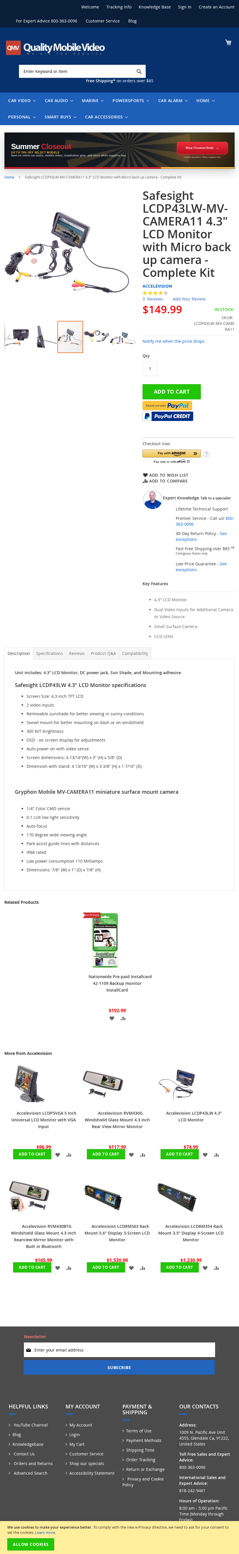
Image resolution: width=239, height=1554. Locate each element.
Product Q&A (103, 653)
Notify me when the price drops (174, 341)
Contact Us (24, 1454)
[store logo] (55, 48)
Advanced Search (30, 1473)
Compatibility (135, 653)
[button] (8, 337)
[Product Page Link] (105, 966)
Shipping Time (140, 1450)
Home (9, 177)
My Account (80, 1425)
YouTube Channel (30, 1425)
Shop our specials (86, 1463)
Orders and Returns (33, 1463)
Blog (132, 21)
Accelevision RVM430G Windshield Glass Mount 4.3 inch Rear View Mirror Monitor (117, 1119)
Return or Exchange (145, 1469)
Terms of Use (139, 1431)
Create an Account (217, 7)
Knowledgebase (28, 1444)
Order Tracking (140, 1459)
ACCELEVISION (157, 286)
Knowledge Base (155, 7)
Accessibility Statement (92, 1473)
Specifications (49, 653)
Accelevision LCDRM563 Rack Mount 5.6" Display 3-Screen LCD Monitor (117, 1232)
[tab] (18, 653)
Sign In (184, 7)
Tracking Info (118, 7)
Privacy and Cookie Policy (143, 1481)
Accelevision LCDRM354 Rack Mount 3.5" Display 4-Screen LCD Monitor (191, 1232)
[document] (120, 1537)
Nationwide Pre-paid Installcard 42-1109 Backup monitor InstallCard (120, 983)
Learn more (45, 1532)
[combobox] (82, 71)
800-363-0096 (64, 21)
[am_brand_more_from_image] (29, 1103)
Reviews (77, 653)
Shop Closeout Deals (200, 147)
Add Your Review (189, 299)
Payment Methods (143, 1440)
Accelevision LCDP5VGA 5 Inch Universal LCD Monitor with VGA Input (43, 1119)
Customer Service (103, 21)
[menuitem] (20, 100)
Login (74, 1434)
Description (19, 653)
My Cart (77, 1444)
